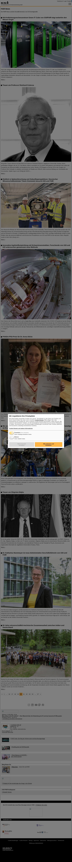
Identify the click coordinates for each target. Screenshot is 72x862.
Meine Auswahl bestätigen (21, 444)
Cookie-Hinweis (39, 420)
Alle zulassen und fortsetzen (48, 444)
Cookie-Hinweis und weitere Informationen (21, 428)
